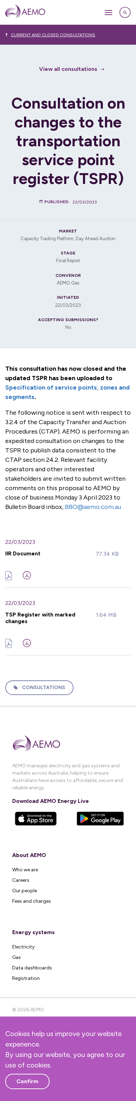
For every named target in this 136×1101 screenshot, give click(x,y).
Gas (16, 957)
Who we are (25, 870)
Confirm (27, 1081)
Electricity (23, 947)
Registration (26, 978)
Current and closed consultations (53, 34)
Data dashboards (32, 968)
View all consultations (68, 69)
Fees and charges (31, 901)
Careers (20, 880)
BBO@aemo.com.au (93, 507)
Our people (24, 891)
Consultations (43, 687)
